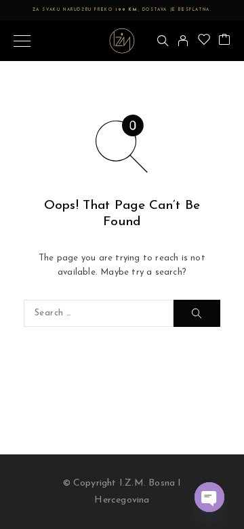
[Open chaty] (209, 497)
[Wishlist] (204, 41)
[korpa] (224, 41)
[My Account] (183, 41)
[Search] (163, 41)
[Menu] (22, 40)
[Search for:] (99, 313)
